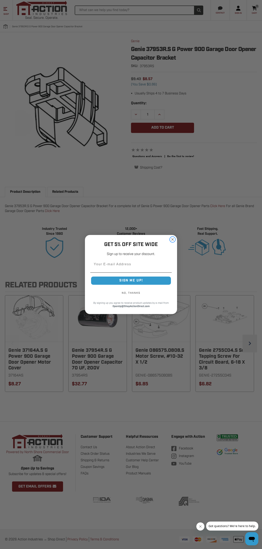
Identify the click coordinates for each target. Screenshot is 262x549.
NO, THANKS (131, 293)
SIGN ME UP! (131, 280)
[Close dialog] (172, 239)
